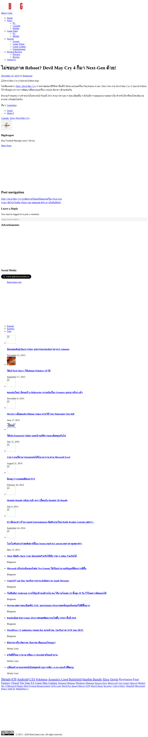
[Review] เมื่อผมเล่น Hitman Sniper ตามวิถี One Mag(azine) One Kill (40, 414)
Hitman (71, 683)
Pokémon (42, 679)
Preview (16, 54)
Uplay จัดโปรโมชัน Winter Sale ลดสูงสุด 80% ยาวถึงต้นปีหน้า (31, 202)
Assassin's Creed (58, 679)
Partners (10, 328)
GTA (32, 679)
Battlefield (75, 679)
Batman (90, 683)
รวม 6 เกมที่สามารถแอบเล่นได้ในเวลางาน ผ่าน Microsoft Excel (38, 457)
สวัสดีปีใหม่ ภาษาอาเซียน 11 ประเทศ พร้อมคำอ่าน (32, 655)
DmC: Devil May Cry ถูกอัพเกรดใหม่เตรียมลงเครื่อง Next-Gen (31, 199)
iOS (13, 679)
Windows (80, 683)
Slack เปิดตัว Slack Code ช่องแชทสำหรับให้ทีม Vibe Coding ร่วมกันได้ (42, 556)
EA (33, 683)
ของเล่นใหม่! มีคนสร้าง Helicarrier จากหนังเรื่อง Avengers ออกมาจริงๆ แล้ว (45, 392)
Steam (6, 679)
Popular (10, 326)
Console (16, 26)
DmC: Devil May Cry (26, 86)
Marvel (133, 683)
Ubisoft (15, 683)
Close (9, 13)
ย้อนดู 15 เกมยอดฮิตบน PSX (21, 479)
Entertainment (19, 49)
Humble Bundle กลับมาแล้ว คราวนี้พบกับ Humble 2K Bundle (37, 500)
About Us (11, 59)
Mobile (16, 28)
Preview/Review (14, 52)
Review (16, 57)
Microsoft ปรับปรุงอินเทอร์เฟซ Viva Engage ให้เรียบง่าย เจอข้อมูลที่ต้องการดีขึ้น (46, 568)
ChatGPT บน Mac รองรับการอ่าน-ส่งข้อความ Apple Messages (38, 580)
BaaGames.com (14, 282)
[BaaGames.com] (27, 10)
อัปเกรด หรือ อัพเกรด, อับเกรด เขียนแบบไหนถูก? (31, 642)
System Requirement (39, 686)
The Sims (25, 683)
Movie (81, 686)
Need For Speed (70, 686)
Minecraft (113, 683)
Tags (9, 331)
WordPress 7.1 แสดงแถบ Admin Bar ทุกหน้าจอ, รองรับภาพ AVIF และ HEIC (45, 630)
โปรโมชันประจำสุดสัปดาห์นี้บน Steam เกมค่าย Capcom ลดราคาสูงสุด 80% (44, 543)
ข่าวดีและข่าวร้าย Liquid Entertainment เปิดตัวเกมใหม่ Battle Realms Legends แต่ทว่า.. (50, 522)
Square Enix (101, 683)
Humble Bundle (92, 679)
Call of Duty (119, 686)
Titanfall (130, 686)
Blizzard (11, 686)
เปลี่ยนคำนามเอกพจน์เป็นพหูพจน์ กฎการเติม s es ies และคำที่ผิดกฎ (40, 667)
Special (10, 39)
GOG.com (56, 686)
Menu (4, 13)
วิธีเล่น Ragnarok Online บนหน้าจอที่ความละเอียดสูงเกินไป (36, 435)
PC (14, 23)
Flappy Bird (22, 686)
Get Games (124, 683)
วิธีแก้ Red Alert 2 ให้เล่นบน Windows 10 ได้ (28, 371)
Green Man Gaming (46, 683)
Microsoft (140, 686)
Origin (114, 679)
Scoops (16, 41)
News (9, 20)
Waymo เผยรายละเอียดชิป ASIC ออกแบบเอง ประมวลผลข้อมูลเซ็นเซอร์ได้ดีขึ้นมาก (48, 605)
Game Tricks (18, 44)
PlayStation (125, 679)
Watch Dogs (96, 686)
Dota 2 (4, 689)
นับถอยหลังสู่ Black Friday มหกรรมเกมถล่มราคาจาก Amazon (38, 349)
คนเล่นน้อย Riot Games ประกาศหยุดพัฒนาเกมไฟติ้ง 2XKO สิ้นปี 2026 (41, 618)
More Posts (6, 145)
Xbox (105, 679)
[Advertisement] (74, 167)
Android (22, 679)
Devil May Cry (23, 118)
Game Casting (19, 46)
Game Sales (12, 31)
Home (10, 18)
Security (107, 686)
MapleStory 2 (22, 689)
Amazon (62, 683)
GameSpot (11, 105)
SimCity (11, 689)
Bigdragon (27, 76)
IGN (88, 686)
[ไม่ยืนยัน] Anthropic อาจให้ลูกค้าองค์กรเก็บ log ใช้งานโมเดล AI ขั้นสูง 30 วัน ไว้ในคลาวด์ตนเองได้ (56, 593)
